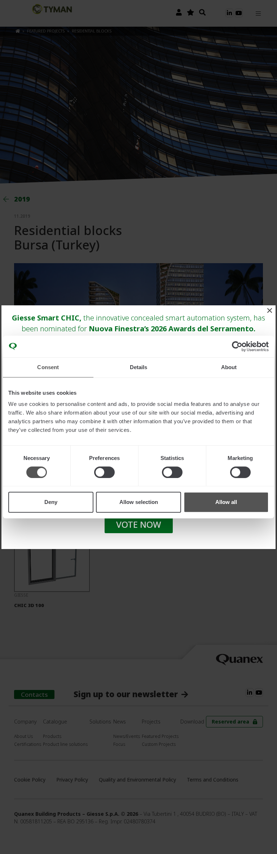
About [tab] (229, 367)
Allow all (226, 502)
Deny (50, 502)
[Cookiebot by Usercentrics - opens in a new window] (237, 346)
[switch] (104, 472)
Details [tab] (139, 367)
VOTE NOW (138, 524)
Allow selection (138, 502)
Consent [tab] (48, 367)
